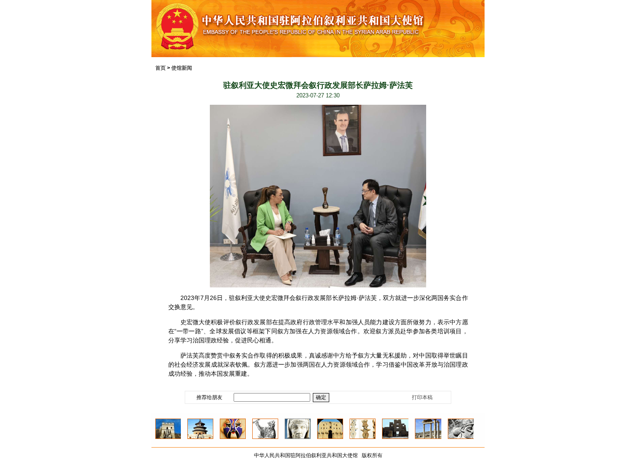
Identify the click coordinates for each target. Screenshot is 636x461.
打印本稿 (422, 397)
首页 (160, 68)
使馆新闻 (181, 68)
